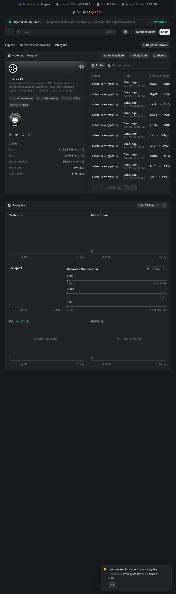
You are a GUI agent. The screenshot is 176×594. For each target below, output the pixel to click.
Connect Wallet (145, 31)
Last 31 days (147, 205)
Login (164, 31)
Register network (157, 45)
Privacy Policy (132, 574)
